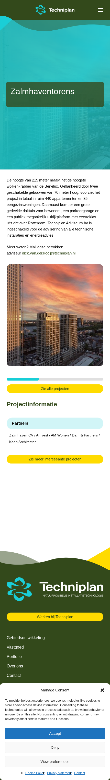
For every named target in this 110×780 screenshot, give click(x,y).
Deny (55, 747)
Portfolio (14, 656)
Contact (79, 773)
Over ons (15, 666)
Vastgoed (15, 647)
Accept (55, 733)
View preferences (55, 761)
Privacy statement (59, 773)
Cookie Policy (35, 773)
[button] (102, 690)
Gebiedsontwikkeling (26, 638)
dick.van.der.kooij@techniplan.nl (48, 253)
